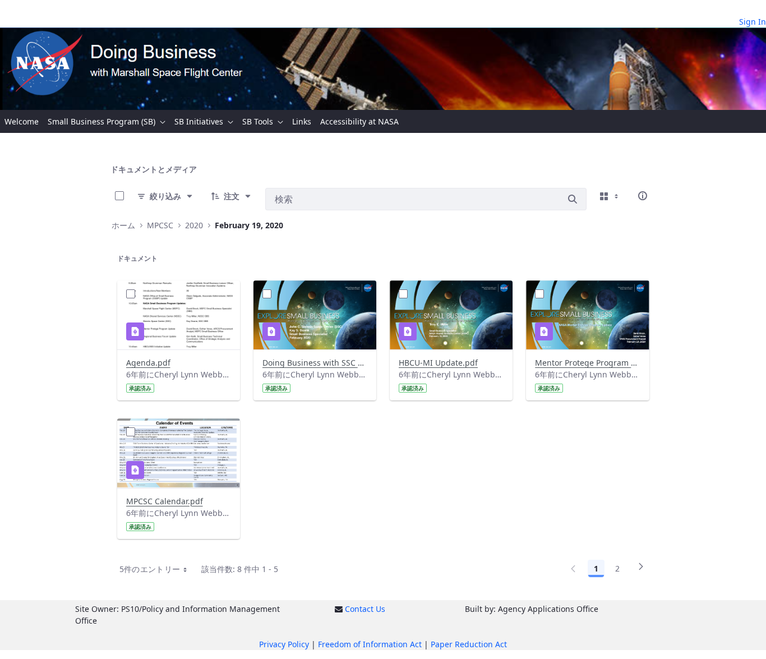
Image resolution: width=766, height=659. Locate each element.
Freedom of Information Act (370, 644)
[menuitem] (21, 121)
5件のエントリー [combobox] (150, 569)
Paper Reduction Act (469, 644)
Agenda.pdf (148, 362)
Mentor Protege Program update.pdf (587, 362)
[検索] (573, 199)
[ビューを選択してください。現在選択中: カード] (610, 196)
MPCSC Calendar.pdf (164, 501)
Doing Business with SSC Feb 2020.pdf (314, 362)
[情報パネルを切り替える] (643, 196)
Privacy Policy (284, 644)
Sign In (752, 21)
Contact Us (365, 608)
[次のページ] (641, 570)
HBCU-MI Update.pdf (438, 362)
